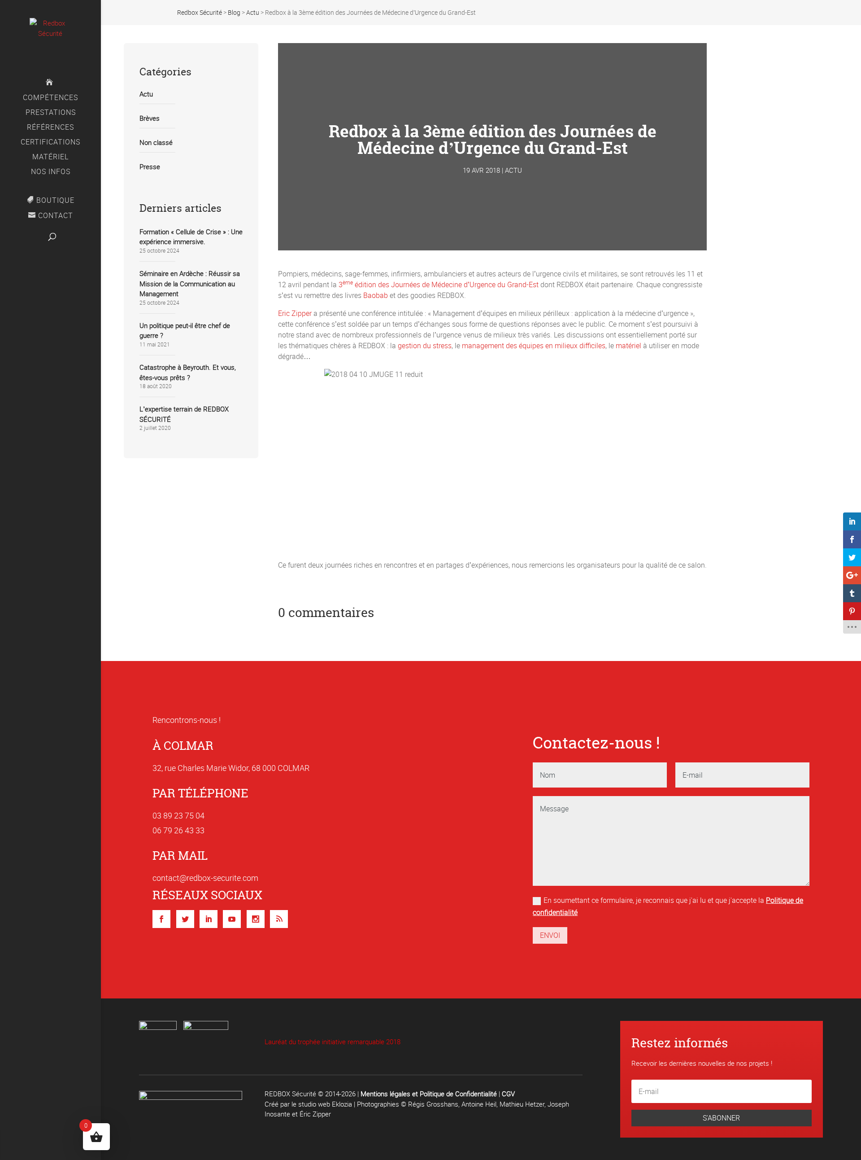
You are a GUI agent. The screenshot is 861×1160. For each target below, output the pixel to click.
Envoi (550, 935)
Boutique (55, 200)
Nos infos (50, 172)
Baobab (375, 295)
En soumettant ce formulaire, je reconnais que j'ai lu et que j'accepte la (668, 906)
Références (50, 128)
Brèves (149, 118)
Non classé (156, 142)
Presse (149, 166)
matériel (628, 345)
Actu (146, 93)
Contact (55, 216)
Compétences (50, 98)
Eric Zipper (295, 313)
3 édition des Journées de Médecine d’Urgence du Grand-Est (439, 284)
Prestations (51, 113)
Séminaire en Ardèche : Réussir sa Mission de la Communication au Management (189, 283)
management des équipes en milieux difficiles (533, 345)
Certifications (50, 143)
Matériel (50, 157)
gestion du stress (425, 345)
